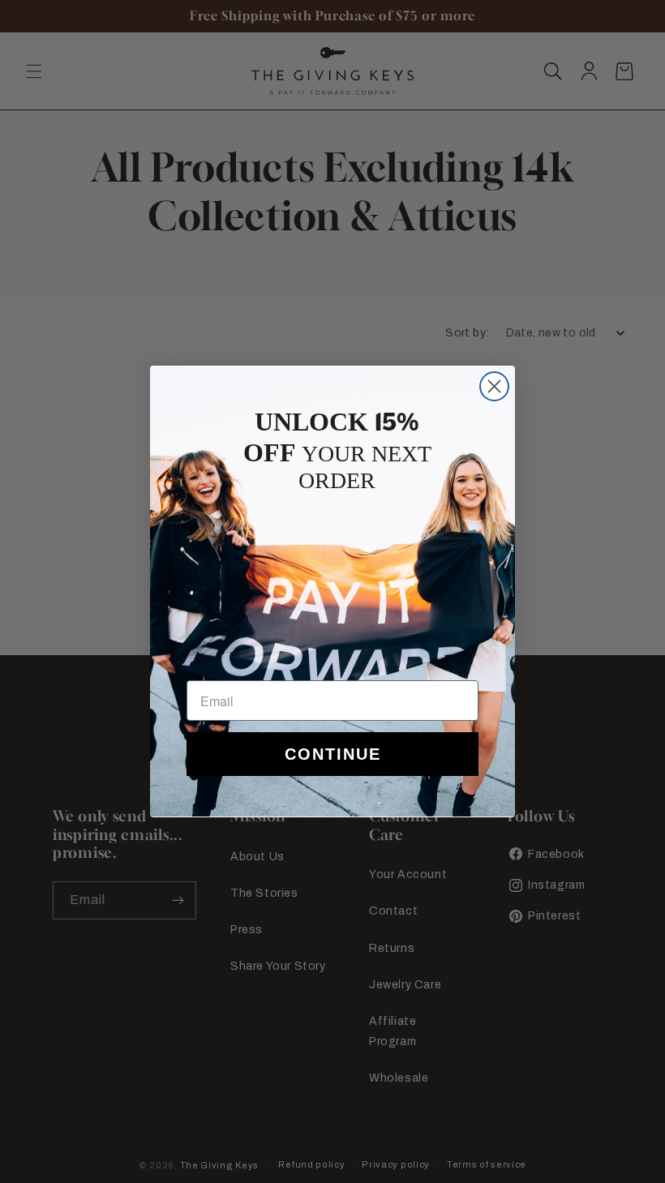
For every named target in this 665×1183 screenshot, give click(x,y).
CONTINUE (333, 754)
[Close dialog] (494, 386)
